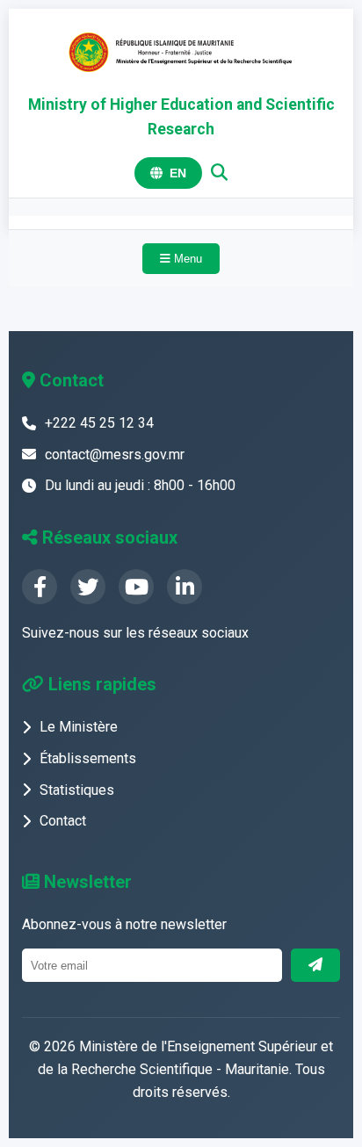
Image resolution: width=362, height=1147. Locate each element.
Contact (63, 820)
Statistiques (77, 790)
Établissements (88, 758)
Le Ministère (79, 726)
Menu (186, 258)
